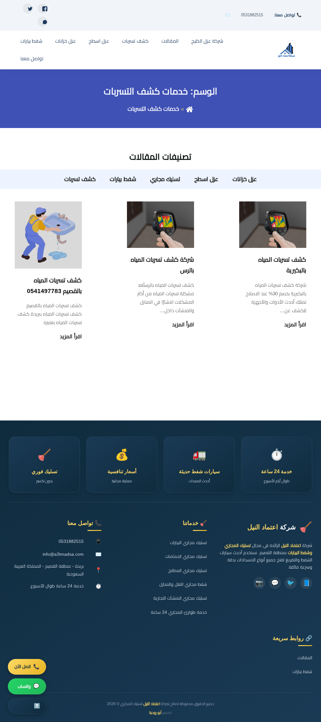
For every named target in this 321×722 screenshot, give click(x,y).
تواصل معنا (32, 58)
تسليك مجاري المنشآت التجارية (180, 598)
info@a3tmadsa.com (63, 554)
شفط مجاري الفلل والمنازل (183, 584)
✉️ (227, 15)
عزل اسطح (99, 41)
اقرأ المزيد (295, 325)
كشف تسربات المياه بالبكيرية (282, 265)
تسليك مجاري (165, 179)
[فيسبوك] (43, 8)
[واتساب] (43, 22)
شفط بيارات (31, 41)
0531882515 (252, 15)
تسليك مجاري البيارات (188, 542)
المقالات (169, 41)
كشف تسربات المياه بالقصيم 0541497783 (54, 285)
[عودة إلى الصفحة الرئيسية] (189, 109)
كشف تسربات (135, 41)
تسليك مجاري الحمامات (186, 556)
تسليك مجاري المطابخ (187, 570)
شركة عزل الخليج (207, 41)
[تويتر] (28, 8)
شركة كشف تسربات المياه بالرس (162, 265)
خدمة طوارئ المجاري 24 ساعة (179, 612)
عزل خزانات (65, 41)
